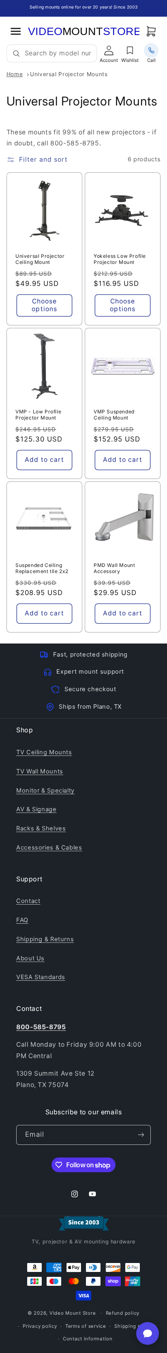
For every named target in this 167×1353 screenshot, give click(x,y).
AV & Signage (36, 809)
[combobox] (58, 53)
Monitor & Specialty (45, 790)
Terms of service (85, 1326)
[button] (151, 31)
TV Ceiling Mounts (44, 752)
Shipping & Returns (45, 939)
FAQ (22, 920)
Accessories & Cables (49, 847)
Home (14, 74)
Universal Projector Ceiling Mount (39, 259)
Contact (28, 901)
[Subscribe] (141, 1135)
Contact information (88, 1339)
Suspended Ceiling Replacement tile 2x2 (42, 568)
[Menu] (15, 31)
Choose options (44, 305)
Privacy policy (40, 1326)
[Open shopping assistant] (147, 1333)
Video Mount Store (72, 1313)
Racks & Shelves (41, 828)
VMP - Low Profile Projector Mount (38, 415)
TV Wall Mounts (39, 771)
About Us (30, 958)
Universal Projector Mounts (68, 74)
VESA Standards (40, 977)
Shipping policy (133, 1326)
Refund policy (123, 1313)
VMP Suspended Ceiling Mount (114, 415)
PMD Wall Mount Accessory (114, 568)
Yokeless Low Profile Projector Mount (120, 259)
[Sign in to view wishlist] (130, 50)
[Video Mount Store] (83, 31)
